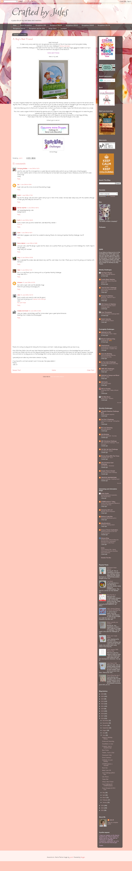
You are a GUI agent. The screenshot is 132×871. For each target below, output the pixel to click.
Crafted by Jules (39, 12)
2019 (102, 711)
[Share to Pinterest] (35, 158)
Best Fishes (105, 750)
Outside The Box (106, 557)
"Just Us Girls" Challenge (108, 287)
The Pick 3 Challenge (107, 419)
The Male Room (105, 397)
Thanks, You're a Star (108, 752)
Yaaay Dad (105, 779)
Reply (18, 179)
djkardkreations (105, 523)
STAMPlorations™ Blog (108, 501)
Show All (119, 402)
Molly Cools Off (106, 770)
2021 (102, 706)
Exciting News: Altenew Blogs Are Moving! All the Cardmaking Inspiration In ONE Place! (110, 541)
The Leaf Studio (21, 303)
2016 (102, 718)
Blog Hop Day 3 (111, 595)
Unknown (19, 282)
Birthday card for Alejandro (108, 511)
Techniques (63, 28)
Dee (18, 185)
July (104, 733)
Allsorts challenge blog (108, 339)
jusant (71, 857)
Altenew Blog (105, 538)
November (106, 723)
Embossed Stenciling (108, 741)
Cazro (18, 233)
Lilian (18, 295)
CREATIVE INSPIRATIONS (109, 477)
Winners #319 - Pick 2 (107, 370)
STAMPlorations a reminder (107, 764)
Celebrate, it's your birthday (107, 760)
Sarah (19, 195)
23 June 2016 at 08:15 (35, 311)
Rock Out (104, 768)
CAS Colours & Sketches (108, 304)
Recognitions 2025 (41, 25)
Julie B (112, 820)
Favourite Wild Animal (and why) (109, 363)
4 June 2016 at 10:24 (33, 169)
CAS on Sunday (106, 388)
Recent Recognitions (26, 25)
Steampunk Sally (107, 755)
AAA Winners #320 (106, 383)
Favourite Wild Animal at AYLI (108, 518)
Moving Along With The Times (110, 456)
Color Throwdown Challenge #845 (110, 314)
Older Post (90, 370)
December (106, 720)
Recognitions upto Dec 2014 (37, 28)
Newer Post (17, 370)
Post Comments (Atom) (57, 377)
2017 (102, 716)
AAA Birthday (105, 434)
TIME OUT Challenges (107, 368)
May (104, 792)
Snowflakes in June (107, 744)
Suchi (18, 220)
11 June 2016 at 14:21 (26, 270)
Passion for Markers (107, 296)
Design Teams (53, 28)
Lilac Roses (105, 777)
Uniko (103, 548)
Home (14, 25)
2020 (102, 708)
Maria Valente (21, 243)
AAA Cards (104, 382)
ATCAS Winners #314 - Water (109, 333)
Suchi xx (19, 224)
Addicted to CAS (106, 332)
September (106, 728)
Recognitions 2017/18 (104, 25)
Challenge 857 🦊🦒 (106, 340)
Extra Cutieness (106, 757)
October (105, 725)
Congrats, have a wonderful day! (107, 747)
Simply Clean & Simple (108, 471)
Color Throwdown (106, 312)
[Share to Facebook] (33, 158)
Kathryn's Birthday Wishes (107, 738)
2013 (102, 810)
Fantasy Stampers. (65, 46)
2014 (102, 808)
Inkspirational (105, 345)
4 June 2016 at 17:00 (27, 195)
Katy (18, 258)
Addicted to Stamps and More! (110, 375)
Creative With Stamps (39, 299)
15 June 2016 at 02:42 (27, 295)
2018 (102, 713)
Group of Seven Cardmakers (109, 530)
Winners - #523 (105, 377)
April (104, 795)
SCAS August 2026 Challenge (109, 472)
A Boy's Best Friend (107, 781)
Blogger (83, 857)
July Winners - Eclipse (107, 451)
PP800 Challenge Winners (108, 274)
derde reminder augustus (107, 414)
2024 (102, 699)
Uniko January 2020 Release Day (112, 650)
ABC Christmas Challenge (109, 441)
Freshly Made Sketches (108, 279)
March (104, 797)
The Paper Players (106, 273)
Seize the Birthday (106, 354)
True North (110, 581)
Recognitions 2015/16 (19, 28)
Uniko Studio (105, 493)
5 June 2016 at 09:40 (33, 208)
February (105, 800)
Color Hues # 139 (112, 663)
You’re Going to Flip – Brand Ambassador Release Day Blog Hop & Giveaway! (109, 551)
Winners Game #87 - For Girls (109, 436)
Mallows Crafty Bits (107, 516)
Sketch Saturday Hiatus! (107, 320)
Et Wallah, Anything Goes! (108, 525)
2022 (102, 703)
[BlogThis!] (29, 158)
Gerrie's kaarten (21, 208)
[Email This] (27, 158)
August (105, 730)
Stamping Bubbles (22, 169)
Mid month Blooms (106, 429)
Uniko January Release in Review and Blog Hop (113, 609)
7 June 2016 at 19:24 (26, 233)
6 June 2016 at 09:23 (27, 220)
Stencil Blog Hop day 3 (113, 675)
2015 (102, 805)
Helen (18, 270)
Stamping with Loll (106, 510)
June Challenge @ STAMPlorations (107, 784)
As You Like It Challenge (108, 362)
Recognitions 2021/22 (72, 25)
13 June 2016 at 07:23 (29, 282)
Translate (112, 196)
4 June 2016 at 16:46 (25, 185)
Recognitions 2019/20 (88, 25)
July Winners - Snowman (107, 466)
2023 (102, 701)
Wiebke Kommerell (22, 311)
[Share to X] (31, 158)
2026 (102, 694)
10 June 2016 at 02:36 (27, 258)
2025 (102, 696)
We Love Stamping (106, 427)
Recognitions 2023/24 (56, 25)
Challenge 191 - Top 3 (107, 457)
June (104, 735)
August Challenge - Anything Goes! (110, 479)
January (105, 802)
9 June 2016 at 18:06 (31, 243)
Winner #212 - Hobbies (107, 398)
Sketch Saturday (106, 319)
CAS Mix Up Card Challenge (109, 449)
